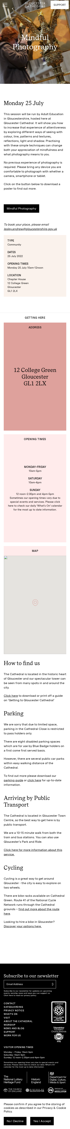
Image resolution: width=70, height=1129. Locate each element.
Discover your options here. (23, 926)
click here (34, 780)
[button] (35, 603)
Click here (11, 695)
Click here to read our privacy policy (20, 995)
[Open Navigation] (5, 5)
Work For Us (12, 1035)
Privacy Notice (14, 1010)
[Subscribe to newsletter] (52, 984)
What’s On (11, 1014)
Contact (9, 1003)
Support (9, 1032)
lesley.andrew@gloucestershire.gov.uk (30, 229)
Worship (9, 1025)
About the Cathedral (18, 1021)
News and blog (14, 1028)
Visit (7, 1018)
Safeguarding (13, 1007)
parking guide (13, 780)
